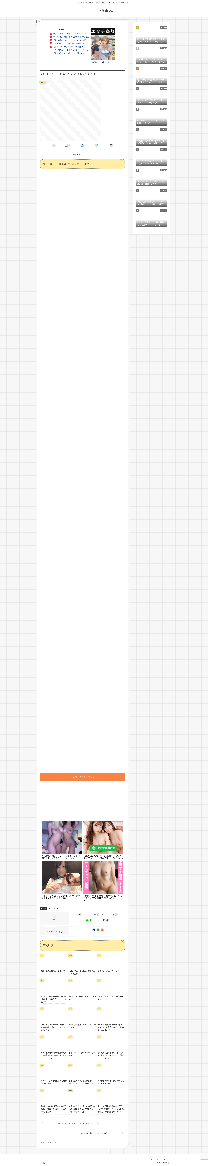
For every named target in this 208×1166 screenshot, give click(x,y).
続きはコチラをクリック (82, 777)
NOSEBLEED (54, 908)
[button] (111, 145)
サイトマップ (165, 1159)
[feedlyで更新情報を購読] (98, 930)
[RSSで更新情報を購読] (102, 930)
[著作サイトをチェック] (93, 930)
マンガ (44, 908)
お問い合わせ (154, 1159)
